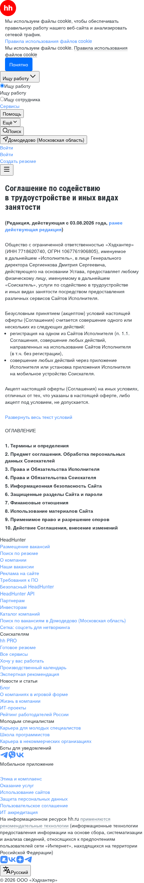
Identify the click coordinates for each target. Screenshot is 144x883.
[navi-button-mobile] (6, 170)
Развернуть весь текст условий (38, 417)
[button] (6, 147)
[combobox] (15, 870)
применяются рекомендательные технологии (55, 822)
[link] (12, 131)
